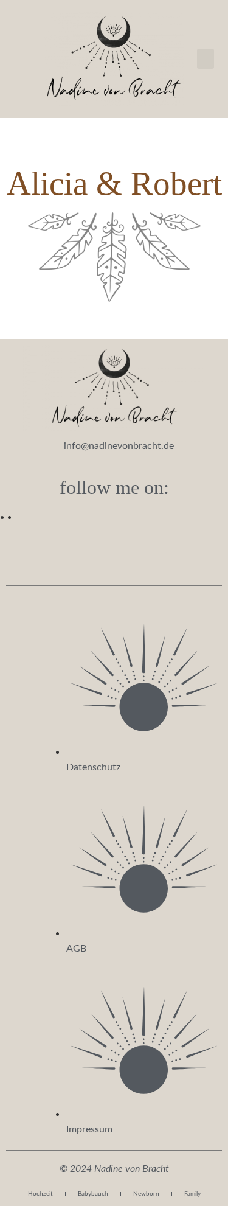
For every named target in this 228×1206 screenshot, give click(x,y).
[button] (205, 59)
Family (192, 1194)
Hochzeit (40, 1194)
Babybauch (93, 1194)
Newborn (146, 1194)
